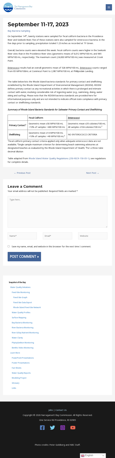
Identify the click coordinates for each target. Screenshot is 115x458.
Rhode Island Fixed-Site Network (27, 307)
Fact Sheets (16, 368)
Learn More (15, 353)
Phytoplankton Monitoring (23, 342)
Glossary (15, 383)
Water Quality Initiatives (20, 287)
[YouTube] (73, 427)
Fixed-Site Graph (20, 297)
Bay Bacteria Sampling (19, 30)
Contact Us (61, 409)
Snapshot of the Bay (17, 282)
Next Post (92, 172)
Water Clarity (17, 337)
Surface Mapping (19, 317)
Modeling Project (19, 378)
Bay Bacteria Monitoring (22, 322)
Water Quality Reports (21, 373)
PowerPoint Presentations (23, 358)
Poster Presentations (20, 363)
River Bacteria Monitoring (22, 327)
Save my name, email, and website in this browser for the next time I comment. (51, 246)
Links (14, 388)
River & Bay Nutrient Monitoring (25, 332)
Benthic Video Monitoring (22, 347)
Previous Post (22, 172)
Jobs (51, 409)
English (88, 455)
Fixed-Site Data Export (22, 302)
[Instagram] (62, 427)
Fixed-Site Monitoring (21, 292)
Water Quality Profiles (21, 312)
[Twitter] (52, 427)
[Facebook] (42, 427)
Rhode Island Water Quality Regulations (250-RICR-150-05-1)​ (59, 158)
